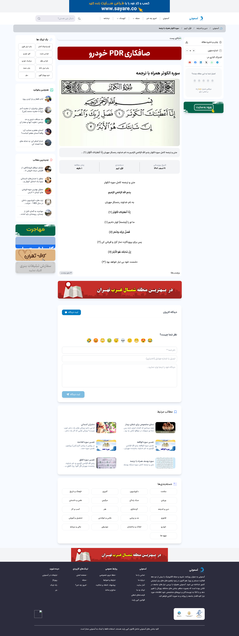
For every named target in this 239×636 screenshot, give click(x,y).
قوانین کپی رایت (138, 600)
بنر (56, 590)
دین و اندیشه (202, 28)
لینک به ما (140, 590)
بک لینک (53, 585)
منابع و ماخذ (110, 590)
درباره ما (141, 580)
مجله (84, 580)
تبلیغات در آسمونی (49, 575)
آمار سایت (141, 585)
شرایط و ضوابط (109, 580)
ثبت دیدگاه (73, 312)
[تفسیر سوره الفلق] (90, 463)
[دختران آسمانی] (90, 427)
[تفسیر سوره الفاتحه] (90, 445)
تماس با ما (140, 575)
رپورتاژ (54, 580)
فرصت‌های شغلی (138, 595)
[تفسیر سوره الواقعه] (149, 445)
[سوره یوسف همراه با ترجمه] (149, 463)
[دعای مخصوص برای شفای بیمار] (149, 427)
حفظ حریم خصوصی (107, 575)
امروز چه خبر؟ (80, 585)
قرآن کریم (187, 28)
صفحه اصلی (81, 575)
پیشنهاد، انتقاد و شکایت (105, 585)
